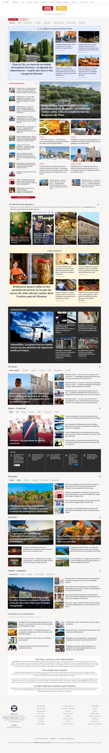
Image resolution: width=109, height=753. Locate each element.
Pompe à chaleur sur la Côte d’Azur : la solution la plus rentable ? (35, 639)
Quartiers (74, 2)
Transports (25, 370)
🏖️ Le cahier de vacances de (54, 29)
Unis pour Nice (28, 23)
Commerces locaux (68, 718)
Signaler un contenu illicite (95, 723)
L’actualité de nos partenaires (21, 614)
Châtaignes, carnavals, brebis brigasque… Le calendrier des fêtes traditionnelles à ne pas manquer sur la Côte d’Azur (86, 141)
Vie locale (12, 367)
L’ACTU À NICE (13, 19)
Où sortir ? (52, 2)
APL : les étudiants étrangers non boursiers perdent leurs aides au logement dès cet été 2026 (82, 501)
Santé (49, 370)
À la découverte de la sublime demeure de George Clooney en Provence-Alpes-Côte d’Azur (38, 457)
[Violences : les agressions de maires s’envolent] (12, 173)
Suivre (92, 2)
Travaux (34, 370)
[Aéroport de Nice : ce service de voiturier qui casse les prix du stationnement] (59, 632)
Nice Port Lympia (41, 711)
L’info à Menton (54, 251)
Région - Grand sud (17, 408)
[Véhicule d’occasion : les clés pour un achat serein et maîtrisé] (59, 624)
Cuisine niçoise (39, 574)
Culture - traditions (17, 571)
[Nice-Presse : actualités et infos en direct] (47, 8)
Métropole (82, 23)
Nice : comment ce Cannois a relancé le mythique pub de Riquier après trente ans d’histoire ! (20, 239)
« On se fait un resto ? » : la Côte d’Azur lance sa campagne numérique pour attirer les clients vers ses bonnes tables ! (54, 141)
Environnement (58, 370)
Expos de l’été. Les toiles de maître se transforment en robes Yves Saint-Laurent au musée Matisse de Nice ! (82, 580)
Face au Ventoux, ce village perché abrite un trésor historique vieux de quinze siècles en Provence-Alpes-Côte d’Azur (86, 560)
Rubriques (66, 2)
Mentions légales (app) (95, 716)
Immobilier (59, 2)
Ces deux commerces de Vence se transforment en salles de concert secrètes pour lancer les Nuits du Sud (37, 549)
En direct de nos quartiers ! (22, 204)
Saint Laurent (48, 412)
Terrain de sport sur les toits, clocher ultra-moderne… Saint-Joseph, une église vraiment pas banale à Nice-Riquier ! (87, 239)
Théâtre (30, 574)
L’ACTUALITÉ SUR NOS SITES (16, 83)
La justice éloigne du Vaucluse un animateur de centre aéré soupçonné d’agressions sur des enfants (82, 417)
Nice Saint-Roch (41, 708)
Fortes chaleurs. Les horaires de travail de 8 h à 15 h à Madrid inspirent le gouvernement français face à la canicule (82, 442)
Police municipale (59, 23)
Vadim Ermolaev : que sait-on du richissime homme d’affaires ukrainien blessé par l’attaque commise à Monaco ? (25, 190)
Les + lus (22, 2)
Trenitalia (26, 480)
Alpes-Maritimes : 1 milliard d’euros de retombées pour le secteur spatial (92, 456)
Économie (42, 370)
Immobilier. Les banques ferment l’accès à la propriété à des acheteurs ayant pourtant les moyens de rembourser (65, 354)
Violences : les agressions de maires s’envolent (26, 172)
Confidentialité (95, 706)
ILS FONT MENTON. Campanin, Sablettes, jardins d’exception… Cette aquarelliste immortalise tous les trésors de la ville (88, 269)
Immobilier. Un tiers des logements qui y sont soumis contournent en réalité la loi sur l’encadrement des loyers (87, 327)
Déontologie (95, 718)
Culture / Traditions (68, 723)
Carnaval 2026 (50, 574)
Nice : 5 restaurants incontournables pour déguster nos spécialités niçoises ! (56, 456)
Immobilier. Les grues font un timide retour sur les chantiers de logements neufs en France (31, 347)
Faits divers (29, 2)
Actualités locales (41, 738)
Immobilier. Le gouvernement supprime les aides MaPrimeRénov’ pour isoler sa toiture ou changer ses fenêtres (65, 328)
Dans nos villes (84, 2)
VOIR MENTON (23, 19)
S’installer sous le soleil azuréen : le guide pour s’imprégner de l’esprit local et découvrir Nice (81, 639)
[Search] (54, 14)
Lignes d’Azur (47, 23)
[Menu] (3, 2)
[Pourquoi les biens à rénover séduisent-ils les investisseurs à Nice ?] (12, 648)
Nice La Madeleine (41, 716)
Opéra (23, 574)
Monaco (24, 412)
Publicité (95, 708)
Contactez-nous (95, 721)
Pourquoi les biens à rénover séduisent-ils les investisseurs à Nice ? (33, 647)
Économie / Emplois (68, 713)
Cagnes (57, 412)
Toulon (39, 412)
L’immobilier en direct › (19, 310)
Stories (42, 137)
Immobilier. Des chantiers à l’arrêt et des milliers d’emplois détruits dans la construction (86, 353)
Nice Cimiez (41, 713)
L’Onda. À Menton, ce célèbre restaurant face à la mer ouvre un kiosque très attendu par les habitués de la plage (66, 295)
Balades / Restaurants (66, 738)
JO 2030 (68, 370)
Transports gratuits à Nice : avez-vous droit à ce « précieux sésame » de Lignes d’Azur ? (66, 46)
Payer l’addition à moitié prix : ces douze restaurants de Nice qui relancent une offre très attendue (77, 539)
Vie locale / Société (76, 163)
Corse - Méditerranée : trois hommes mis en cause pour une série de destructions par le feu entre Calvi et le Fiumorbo (82, 434)
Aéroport (38, 23)
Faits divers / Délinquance (68, 708)
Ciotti (19, 23)
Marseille (31, 412)
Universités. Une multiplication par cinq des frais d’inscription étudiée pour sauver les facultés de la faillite (82, 510)
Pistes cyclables (71, 23)
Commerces (44, 2)
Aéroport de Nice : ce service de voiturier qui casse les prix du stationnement (83, 631)
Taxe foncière (45, 480)
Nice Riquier (41, 718)
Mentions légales (94, 713)
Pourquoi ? (36, 2)
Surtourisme (55, 480)
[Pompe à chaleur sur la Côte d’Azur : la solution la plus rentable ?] (12, 640)
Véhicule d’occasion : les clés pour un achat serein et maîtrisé (82, 623)
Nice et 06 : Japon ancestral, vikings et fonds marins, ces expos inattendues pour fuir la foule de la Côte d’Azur (82, 604)
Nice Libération (41, 706)
